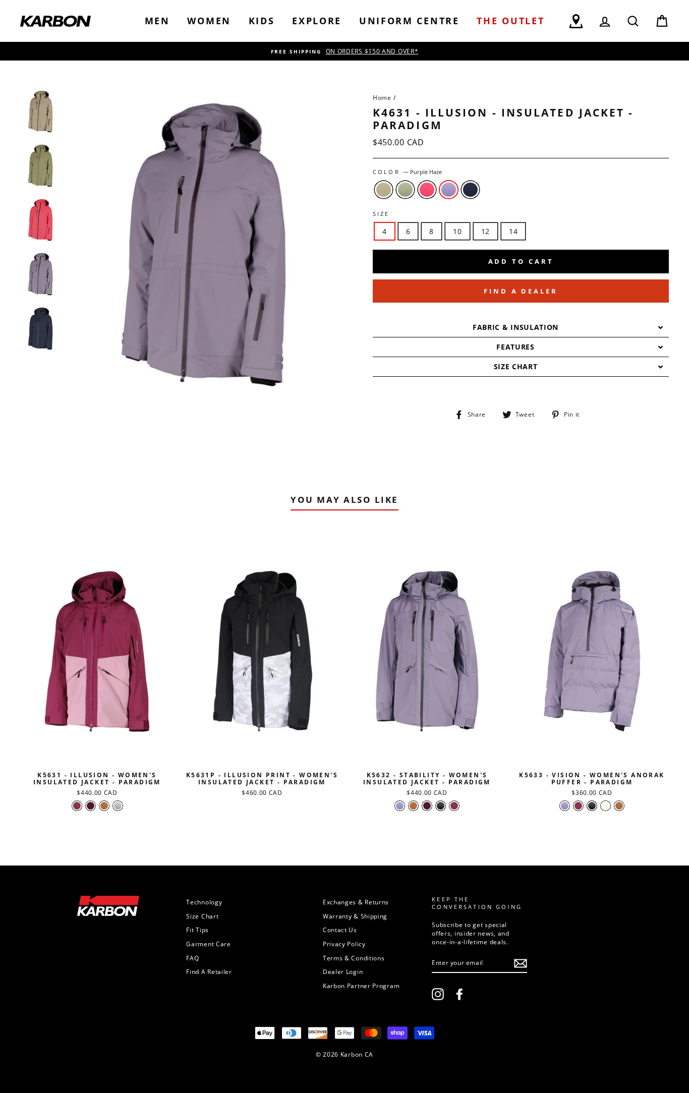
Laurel (405, 189)
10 (457, 231)
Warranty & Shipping (355, 916)
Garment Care (208, 944)
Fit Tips (197, 930)
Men (157, 21)
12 (485, 231)
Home (382, 97)
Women (209, 21)
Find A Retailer (209, 971)
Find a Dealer (521, 291)
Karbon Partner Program (361, 986)
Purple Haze (448, 189)
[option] (344, 51)
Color (407, 172)
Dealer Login (343, 971)
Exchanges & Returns (356, 902)
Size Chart (202, 916)
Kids (262, 21)
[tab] (521, 327)
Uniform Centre (409, 21)
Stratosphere (470, 189)
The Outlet (510, 21)
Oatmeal (383, 189)
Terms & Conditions (354, 958)
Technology (204, 902)
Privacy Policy (344, 944)
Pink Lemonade (427, 189)
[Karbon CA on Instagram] (438, 994)
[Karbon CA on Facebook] (459, 994)
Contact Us (340, 930)
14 (513, 231)
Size (381, 213)
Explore (316, 21)
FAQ (192, 958)
